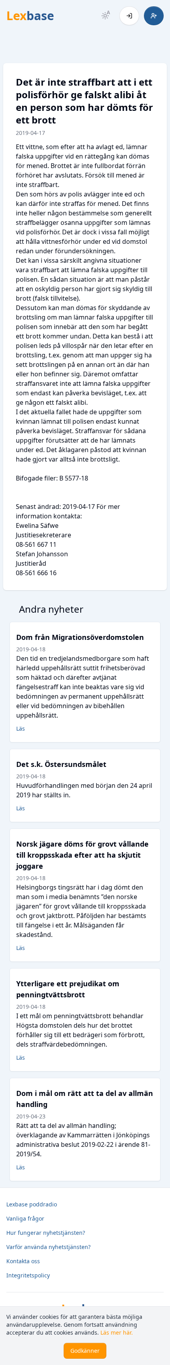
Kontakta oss (23, 1261)
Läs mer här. (116, 1332)
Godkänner (85, 1350)
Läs (20, 728)
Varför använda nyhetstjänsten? (48, 1247)
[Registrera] (154, 15)
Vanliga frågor (25, 1218)
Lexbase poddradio (31, 1204)
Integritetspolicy (28, 1275)
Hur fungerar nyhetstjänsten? (45, 1232)
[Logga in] (129, 15)
